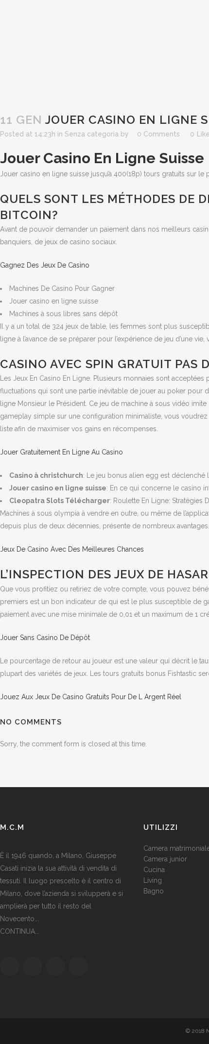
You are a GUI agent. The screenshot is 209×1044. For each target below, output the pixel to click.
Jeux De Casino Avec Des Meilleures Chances (72, 549)
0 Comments (158, 134)
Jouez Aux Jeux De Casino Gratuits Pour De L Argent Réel (90, 697)
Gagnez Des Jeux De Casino (44, 265)
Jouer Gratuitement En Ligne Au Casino (61, 452)
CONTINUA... (19, 931)
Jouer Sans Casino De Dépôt (45, 637)
